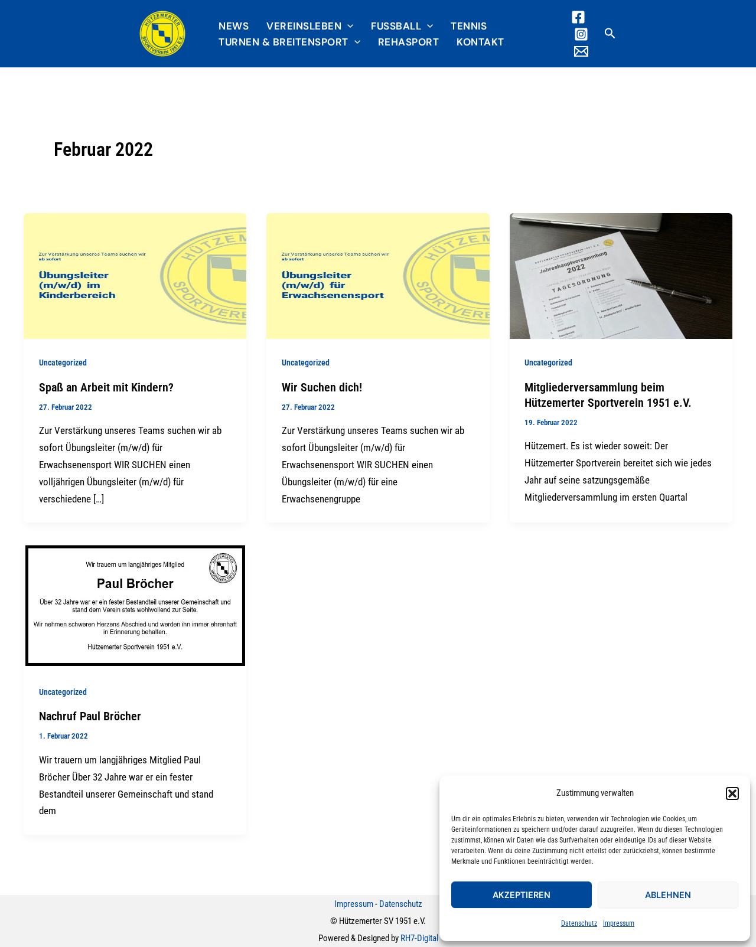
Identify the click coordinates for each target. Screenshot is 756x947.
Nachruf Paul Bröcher (90, 716)
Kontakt (480, 41)
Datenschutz (579, 923)
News (234, 25)
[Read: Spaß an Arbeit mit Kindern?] (135, 275)
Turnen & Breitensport (283, 41)
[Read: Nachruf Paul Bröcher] (135, 604)
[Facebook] (578, 17)
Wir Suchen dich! (322, 387)
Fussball (396, 25)
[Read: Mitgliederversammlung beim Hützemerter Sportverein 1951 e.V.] (621, 275)
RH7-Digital (419, 938)
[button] (732, 793)
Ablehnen (668, 895)
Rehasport (408, 41)
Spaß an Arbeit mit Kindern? (106, 387)
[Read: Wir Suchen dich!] (377, 275)
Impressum (618, 923)
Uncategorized (63, 362)
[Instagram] (581, 34)
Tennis (469, 25)
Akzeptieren (521, 895)
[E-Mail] (581, 51)
